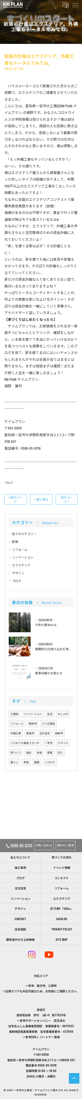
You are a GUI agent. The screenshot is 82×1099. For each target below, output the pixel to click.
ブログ (8, 483)
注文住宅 (44, 733)
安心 (60, 752)
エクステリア (21, 565)
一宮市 (48, 743)
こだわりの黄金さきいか (24, 743)
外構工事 (15, 733)
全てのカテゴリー (24, 533)
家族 (26, 762)
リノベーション (22, 557)
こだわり (50, 762)
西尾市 (33, 723)
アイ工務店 (48, 723)
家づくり (15, 752)
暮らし (14, 762)
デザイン (18, 573)
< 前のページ (15, 499)
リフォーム (19, 549)
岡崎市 (59, 733)
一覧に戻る (41, 499)
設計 (28, 752)
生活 (49, 714)
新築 (15, 541)
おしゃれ (63, 714)
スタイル (63, 743)
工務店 (14, 714)
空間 (36, 762)
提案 (49, 752)
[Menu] (75, 5)
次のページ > (67, 499)
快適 (39, 752)
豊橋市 (30, 733)
